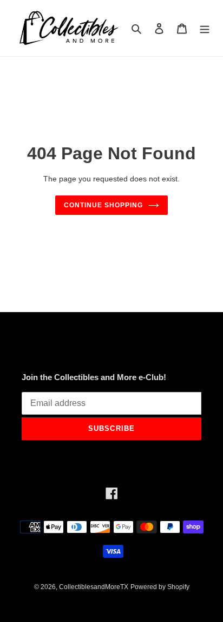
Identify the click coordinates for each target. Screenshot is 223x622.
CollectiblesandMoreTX (93, 587)
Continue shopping (103, 205)
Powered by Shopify (159, 587)
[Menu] (204, 28)
